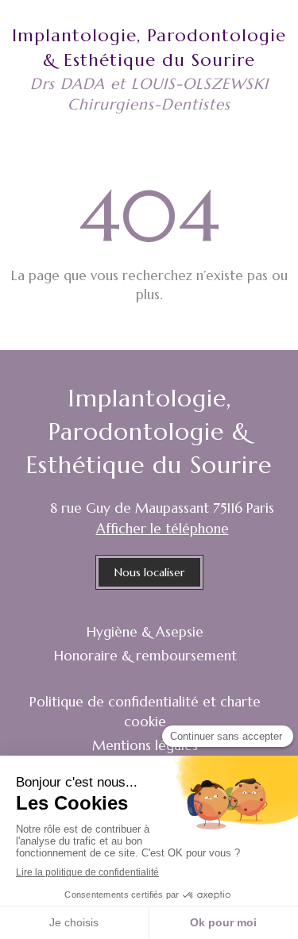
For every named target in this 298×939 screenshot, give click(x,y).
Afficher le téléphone (162, 528)
